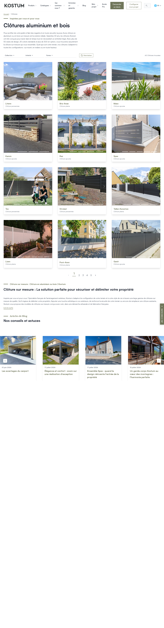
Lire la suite (8, 308)
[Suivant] (95, 275)
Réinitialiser (88, 55)
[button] (50, 81)
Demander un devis (117, 5)
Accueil (6, 14)
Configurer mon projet (133, 5)
